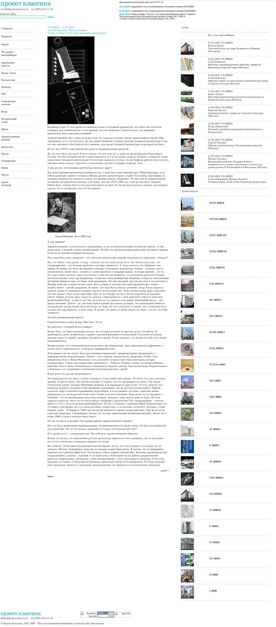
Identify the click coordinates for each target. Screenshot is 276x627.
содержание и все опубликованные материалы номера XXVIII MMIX (163, 11)
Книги (4, 167)
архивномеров (5, 183)
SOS (3, 93)
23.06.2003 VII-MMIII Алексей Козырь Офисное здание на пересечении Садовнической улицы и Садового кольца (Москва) (238, 79)
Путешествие (8, 80)
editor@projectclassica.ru (14, 618)
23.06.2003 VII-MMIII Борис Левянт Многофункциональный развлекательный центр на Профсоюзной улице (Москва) (236, 95)
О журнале (7, 28)
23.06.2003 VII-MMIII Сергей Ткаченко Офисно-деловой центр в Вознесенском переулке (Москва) (235, 144)
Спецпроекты (8, 160)
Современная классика (8, 103)
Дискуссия (7, 146)
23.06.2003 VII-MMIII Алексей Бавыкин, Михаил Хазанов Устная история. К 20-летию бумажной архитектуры (237, 179)
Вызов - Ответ (8, 73)
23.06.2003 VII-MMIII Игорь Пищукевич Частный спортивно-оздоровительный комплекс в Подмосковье (235, 127)
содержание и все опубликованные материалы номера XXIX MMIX (162, 6)
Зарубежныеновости (8, 64)
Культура (6, 87)
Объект (5, 153)
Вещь (4, 111)
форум (158, 2)
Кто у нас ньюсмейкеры (221, 35)
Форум (5, 44)
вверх (51, 476)
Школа (4, 129)
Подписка (6, 36)
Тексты (5, 174)
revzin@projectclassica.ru (14, 9)
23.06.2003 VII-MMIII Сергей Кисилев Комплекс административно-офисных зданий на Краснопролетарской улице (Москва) (234, 63)
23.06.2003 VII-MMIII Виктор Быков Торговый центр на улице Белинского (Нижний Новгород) (234, 47)
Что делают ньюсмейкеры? (9, 53)
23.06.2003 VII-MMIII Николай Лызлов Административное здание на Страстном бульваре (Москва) (235, 111)
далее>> (165, 470)
